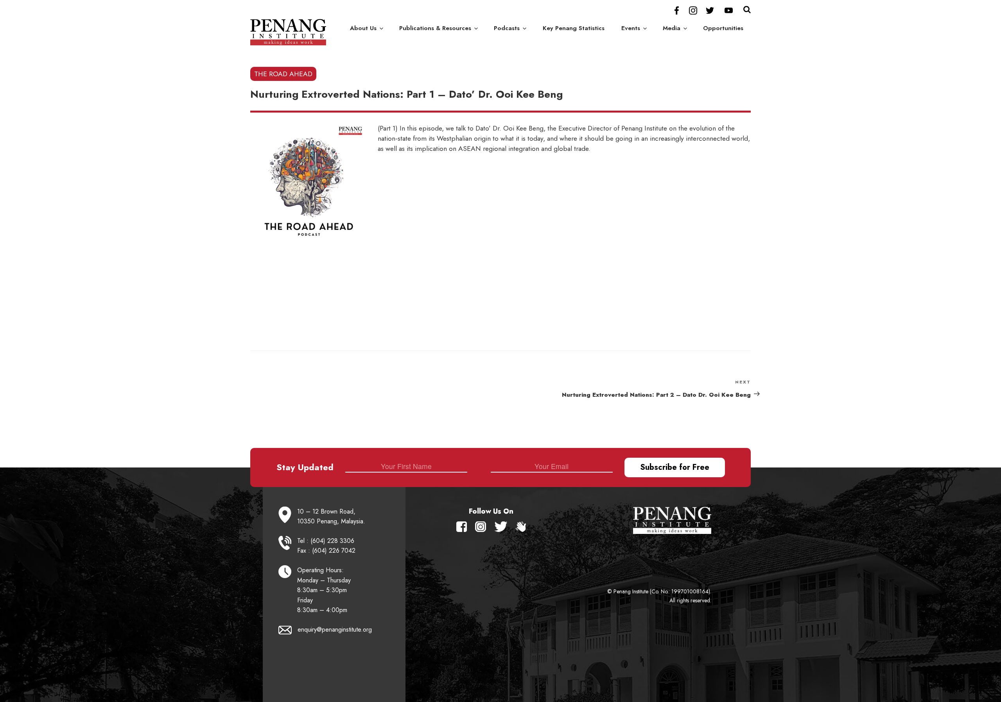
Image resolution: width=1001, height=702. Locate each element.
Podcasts (507, 28)
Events (630, 28)
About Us (363, 28)
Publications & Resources (435, 28)
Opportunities (723, 28)
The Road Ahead (283, 74)
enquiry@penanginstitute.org (335, 629)
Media (671, 28)
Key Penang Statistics (574, 28)
